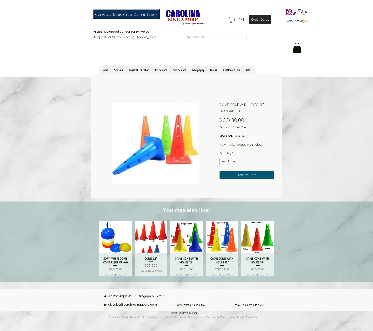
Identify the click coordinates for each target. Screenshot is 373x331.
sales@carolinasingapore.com (135, 304)
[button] (232, 20)
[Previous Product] (93, 253)
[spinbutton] (228, 165)
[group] (186, 253)
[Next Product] (279, 253)
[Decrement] (222, 165)
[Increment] (234, 165)
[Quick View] (115, 241)
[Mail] (241, 19)
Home (103, 88)
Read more (227, 149)
